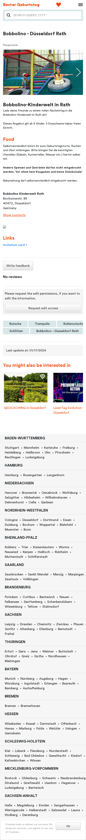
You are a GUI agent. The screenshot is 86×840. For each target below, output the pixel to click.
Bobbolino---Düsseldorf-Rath (57, 331)
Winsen (35, 760)
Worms (64, 547)
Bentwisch (47, 597)
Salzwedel (58, 810)
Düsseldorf (30, 520)
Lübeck (20, 751)
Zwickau (62, 624)
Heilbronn (33, 452)
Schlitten (16, 331)
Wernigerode (14, 810)
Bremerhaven (30, 706)
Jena (34, 651)
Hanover (11, 492)
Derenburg (30, 815)
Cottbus (29, 597)
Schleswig (12, 755)
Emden (44, 805)
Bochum (29, 524)
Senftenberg (33, 601)
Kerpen (28, 552)
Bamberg (11, 688)
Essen (67, 520)
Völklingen (30, 579)
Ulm (47, 452)
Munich (10, 678)
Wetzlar (55, 728)
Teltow (32, 606)
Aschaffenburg (34, 688)
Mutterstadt (14, 556)
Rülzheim (61, 552)
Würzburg (12, 683)
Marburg (25, 728)
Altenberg (27, 629)
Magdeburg (25, 805)
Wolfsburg (70, 492)
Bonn (27, 529)
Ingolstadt (32, 683)
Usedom (51, 783)
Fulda (40, 728)
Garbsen (47, 502)
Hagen (63, 678)
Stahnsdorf (50, 606)
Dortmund (50, 520)
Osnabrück (49, 492)
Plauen (78, 624)
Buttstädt (66, 651)
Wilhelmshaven (56, 497)
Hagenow (68, 783)
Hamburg (11, 475)
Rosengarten (32, 475)
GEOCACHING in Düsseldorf (25, 407)
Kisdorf (76, 755)
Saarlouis (11, 579)
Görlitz (10, 629)
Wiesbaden (13, 723)
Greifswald (32, 783)
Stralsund (12, 783)
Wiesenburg (13, 606)
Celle (32, 502)
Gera (22, 651)
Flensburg (37, 751)
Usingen (71, 728)
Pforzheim (62, 452)
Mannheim (31, 447)
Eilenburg (46, 629)
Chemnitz (44, 624)
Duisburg (11, 524)
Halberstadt (38, 810)
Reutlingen (13, 457)
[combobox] (46, 15)
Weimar (48, 651)
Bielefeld (66, 524)
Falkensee (12, 601)
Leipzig (10, 624)
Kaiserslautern (43, 547)
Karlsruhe (51, 447)
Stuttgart (12, 447)
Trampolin (42, 323)
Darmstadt (48, 723)
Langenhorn (55, 475)
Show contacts (14, 215)
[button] (29, 90)
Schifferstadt (38, 556)
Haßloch (44, 552)
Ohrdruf (11, 656)
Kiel (7, 751)
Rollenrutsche (73, 323)
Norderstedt (58, 751)
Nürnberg (27, 678)
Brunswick (29, 492)
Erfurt (9, 651)
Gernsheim (13, 733)
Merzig (58, 574)
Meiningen (12, 661)
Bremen (10, 706)
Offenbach (69, 723)
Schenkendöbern (59, 601)
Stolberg (11, 815)
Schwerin (49, 778)
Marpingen (76, 574)
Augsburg (46, 678)
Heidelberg (13, 452)
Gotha (39, 656)
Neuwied (11, 552)
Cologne (11, 520)
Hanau (9, 728)
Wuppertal (47, 524)
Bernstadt (65, 629)
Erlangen (50, 683)
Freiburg (69, 447)
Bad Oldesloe (34, 755)
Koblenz (10, 547)
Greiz (25, 656)
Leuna (75, 810)
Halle (8, 805)
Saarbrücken (14, 574)
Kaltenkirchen (15, 760)
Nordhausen (57, 656)
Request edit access (43, 308)
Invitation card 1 (15, 245)
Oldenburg (29, 778)
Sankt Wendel (38, 574)
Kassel (30, 723)
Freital (9, 633)
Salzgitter (12, 497)
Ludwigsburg (34, 457)
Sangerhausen (64, 805)
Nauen (64, 597)
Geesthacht (57, 755)
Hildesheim (32, 497)
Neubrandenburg (73, 778)
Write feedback (18, 265)
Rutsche (15, 323)
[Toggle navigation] (79, 5)
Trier (24, 547)
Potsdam (11, 597)
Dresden (26, 624)
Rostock (11, 778)
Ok (68, 826)
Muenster (12, 529)
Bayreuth (68, 683)
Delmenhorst (14, 502)
